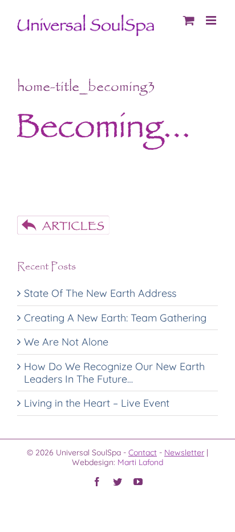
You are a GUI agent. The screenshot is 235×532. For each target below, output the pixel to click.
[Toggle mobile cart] (189, 20)
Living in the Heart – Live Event (96, 403)
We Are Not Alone (66, 341)
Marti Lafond (140, 462)
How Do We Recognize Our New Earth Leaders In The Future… (114, 373)
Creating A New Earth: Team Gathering (115, 317)
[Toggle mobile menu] (212, 20)
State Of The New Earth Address (100, 293)
